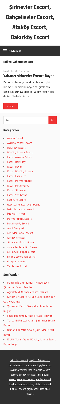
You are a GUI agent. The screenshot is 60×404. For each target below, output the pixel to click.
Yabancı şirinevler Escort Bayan (29, 75)
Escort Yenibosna (17, 195)
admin (26, 71)
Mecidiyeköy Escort (18, 223)
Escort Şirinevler (17, 190)
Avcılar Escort (15, 138)
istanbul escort (19, 360)
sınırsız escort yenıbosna (21, 256)
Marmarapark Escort (19, 218)
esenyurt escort (26, 379)
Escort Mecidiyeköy (18, 185)
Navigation (15, 50)
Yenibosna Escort (17, 266)
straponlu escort (17, 261)
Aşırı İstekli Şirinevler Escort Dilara (27, 292)
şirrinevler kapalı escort (21, 251)
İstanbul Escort (16, 214)
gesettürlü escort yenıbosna (23, 204)
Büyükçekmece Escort (20, 152)
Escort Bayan (15, 166)
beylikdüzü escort (39, 360)
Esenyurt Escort (16, 199)
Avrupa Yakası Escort (19, 142)
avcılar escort (43, 379)
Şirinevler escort (17, 237)
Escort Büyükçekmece (20, 171)
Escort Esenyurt (16, 176)
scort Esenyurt (15, 228)
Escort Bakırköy (16, 161)
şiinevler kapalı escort (20, 232)
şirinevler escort (28, 374)
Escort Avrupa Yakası (19, 157)
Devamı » (10, 106)
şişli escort (31, 365)
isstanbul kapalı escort (20, 209)
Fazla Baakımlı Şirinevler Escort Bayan (30, 315)
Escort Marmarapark (19, 180)
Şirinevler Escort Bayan (21, 242)
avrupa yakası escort (22, 370)
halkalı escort (17, 365)
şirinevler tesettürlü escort (23, 247)
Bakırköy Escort (16, 147)
